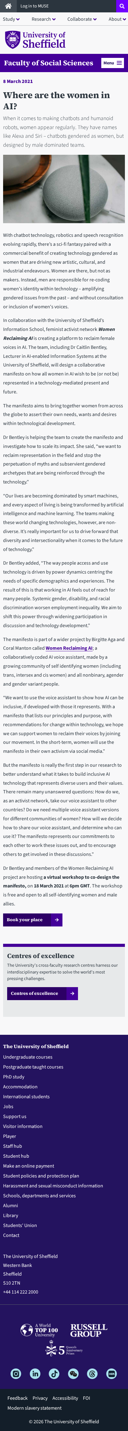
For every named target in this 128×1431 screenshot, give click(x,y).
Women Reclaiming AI (69, 648)
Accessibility (65, 1398)
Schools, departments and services (39, 1195)
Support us (14, 1116)
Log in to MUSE (35, 6)
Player (9, 1136)
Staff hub (12, 1146)
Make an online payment (28, 1166)
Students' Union (20, 1225)
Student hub (16, 1156)
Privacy (40, 1398)
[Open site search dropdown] (122, 6)
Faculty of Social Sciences (48, 63)
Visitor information (23, 1126)
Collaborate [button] (79, 19)
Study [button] (9, 19)
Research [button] (41, 19)
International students (26, 1096)
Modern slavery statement (34, 1408)
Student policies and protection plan (41, 1176)
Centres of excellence (34, 993)
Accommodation (20, 1086)
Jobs (8, 1106)
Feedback (17, 1398)
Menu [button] (108, 63)
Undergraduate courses (28, 1057)
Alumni (10, 1205)
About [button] (115, 19)
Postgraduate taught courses (33, 1067)
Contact (11, 1235)
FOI (86, 1398)
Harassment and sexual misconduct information (53, 1185)
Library (10, 1215)
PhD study (13, 1076)
